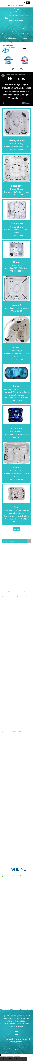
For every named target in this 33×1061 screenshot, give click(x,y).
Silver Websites (21, 1039)
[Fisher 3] (16, 462)
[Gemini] (16, 383)
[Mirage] (16, 257)
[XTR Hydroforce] (16, 130)
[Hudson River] (16, 176)
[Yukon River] (16, 219)
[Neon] (16, 504)
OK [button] (28, 3)
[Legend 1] (16, 295)
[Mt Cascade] (16, 423)
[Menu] (25, 48)
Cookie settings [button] (12, 5)
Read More (21, 5)
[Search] (29, 541)
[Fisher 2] (16, 339)
